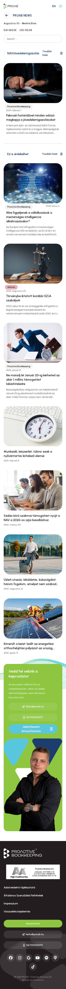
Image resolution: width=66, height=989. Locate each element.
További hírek (47, 53)
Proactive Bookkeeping (18, 106)
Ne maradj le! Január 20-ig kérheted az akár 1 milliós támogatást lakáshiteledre (33, 379)
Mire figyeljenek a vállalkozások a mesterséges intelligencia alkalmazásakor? (29, 217)
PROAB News (22, 15)
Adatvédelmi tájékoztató (19, 887)
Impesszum (11, 903)
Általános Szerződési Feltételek (23, 895)
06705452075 (34, 717)
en (54, 6)
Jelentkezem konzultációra (31, 729)
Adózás (11, 287)
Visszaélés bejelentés (17, 911)
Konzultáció (33, 923)
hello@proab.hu (35, 706)
